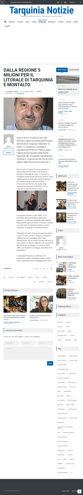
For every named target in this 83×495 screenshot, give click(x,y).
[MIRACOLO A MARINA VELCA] (67, 79)
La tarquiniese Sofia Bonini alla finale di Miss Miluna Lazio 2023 (67, 161)
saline (37, 277)
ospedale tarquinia (68, 432)
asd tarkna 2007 (62, 365)
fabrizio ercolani (62, 387)
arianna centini (73, 360)
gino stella (60, 396)
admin (39, 91)
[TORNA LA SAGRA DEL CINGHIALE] (61, 280)
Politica (60, 22)
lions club (60, 404)
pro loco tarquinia (62, 441)
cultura (37, 320)
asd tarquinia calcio (63, 369)
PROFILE (8, 153)
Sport (27, 22)
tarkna (71, 459)
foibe (58, 391)
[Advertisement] (41, 43)
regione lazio (61, 450)
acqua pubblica (61, 356)
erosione (10, 277)
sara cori (70, 450)
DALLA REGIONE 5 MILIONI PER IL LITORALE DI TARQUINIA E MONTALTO (28, 77)
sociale (60, 112)
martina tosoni (72, 409)
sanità (70, 111)
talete (64, 459)
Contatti (7, 26)
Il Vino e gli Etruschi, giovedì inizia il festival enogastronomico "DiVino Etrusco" (22, 2)
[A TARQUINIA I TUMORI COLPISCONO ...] (61, 267)
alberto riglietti (73, 356)
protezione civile (62, 335)
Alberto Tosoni (61, 360)
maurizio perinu (61, 418)
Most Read (62, 70)
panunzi (30, 277)
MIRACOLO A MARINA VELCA (67, 89)
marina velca (61, 409)
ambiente (10, 91)
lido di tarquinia (72, 400)
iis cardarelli (61, 400)
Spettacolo (52, 22)
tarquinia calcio (70, 463)
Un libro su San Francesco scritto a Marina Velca (73, 202)
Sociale (68, 22)
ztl (71, 472)
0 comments (20, 93)
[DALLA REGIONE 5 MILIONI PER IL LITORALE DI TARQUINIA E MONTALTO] (28, 114)
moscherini (60, 422)
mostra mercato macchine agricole (65, 427)
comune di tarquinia (63, 378)
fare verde (73, 387)
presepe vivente (62, 437)
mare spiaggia (21, 277)
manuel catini (70, 404)
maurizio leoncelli (62, 413)
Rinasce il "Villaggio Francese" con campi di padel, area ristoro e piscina (67, 125)
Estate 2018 (60, 331)
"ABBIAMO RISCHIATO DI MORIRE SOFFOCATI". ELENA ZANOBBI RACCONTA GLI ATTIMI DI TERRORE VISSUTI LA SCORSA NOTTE (67, 143)
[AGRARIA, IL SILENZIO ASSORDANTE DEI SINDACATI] (61, 293)
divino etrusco (72, 382)
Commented (74, 70)
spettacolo (17, 322)
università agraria (62, 472)
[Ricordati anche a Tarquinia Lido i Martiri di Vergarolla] (61, 217)
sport (64, 130)
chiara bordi (72, 373)
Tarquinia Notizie (41, 10)
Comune (20, 22)
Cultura (34, 22)
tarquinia (44, 277)
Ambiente (42, 22)
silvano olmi (60, 454)
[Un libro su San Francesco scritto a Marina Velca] (41, 304)
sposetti (70, 454)
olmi (58, 432)
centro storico (61, 373)
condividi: (7, 268)
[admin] (9, 139)
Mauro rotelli (73, 418)
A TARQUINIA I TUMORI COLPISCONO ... (72, 265)
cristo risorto (61, 382)
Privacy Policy (75, 491)
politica (74, 298)
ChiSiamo (11, 22)
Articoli (16, 91)
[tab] (62, 71)
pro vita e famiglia (62, 446)
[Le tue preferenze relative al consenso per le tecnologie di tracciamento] (79, 491)
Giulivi (68, 396)
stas (58, 459)
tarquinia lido (61, 468)
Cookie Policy (65, 491)
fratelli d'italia (67, 391)
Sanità (75, 22)
